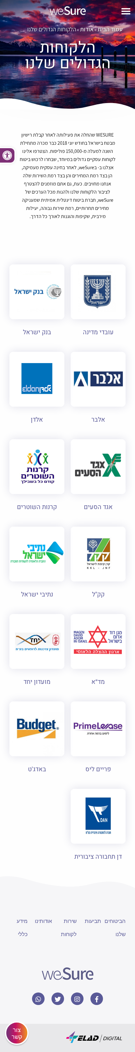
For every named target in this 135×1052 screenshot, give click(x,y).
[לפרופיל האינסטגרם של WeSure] (77, 998)
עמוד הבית (110, 29)
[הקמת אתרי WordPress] (94, 1037)
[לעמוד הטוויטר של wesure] (57, 998)
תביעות (93, 920)
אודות (87, 29)
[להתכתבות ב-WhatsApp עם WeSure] (38, 998)
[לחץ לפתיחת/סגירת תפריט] (126, 12)
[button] (7, 155)
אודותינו (43, 920)
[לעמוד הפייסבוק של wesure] (96, 998)
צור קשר (17, 1032)
